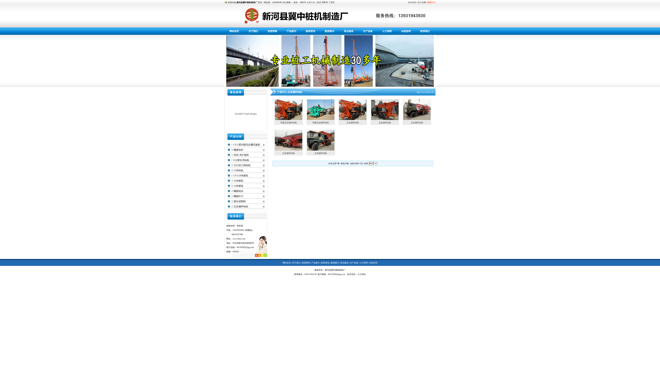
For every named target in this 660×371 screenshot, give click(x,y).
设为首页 (412, 2)
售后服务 (349, 31)
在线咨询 (406, 31)
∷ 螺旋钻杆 (237, 150)
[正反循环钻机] (352, 119)
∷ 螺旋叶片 (237, 196)
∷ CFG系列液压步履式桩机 (245, 144)
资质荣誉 (272, 31)
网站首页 (234, 31)
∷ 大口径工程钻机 (241, 165)
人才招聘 (387, 31)
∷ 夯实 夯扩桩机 (240, 155)
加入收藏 (422, 2)
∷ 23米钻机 (237, 170)
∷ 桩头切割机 (238, 201)
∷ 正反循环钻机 (239, 206)
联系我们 (425, 31)
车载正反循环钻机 (288, 122)
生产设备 (368, 31)
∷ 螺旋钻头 (237, 191)
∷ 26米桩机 (237, 180)
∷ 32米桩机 (237, 186)
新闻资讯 (310, 31)
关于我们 (253, 31)
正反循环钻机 (352, 122)
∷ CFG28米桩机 (239, 175)
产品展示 (291, 31)
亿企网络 (362, 274)
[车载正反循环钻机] (288, 119)
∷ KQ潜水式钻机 (240, 160)
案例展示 (329, 31)
